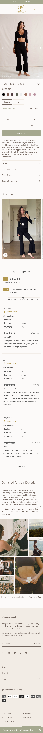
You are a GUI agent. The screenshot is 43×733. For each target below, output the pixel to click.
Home (3, 597)
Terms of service (7, 717)
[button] (9, 9)
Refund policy (6, 713)
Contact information (8, 721)
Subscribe (37, 644)
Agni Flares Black (35, 597)
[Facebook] (9, 653)
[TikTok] (20, 653)
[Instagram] (3, 653)
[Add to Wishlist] (38, 83)
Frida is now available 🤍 (21, 2)
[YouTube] (26, 653)
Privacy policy (27, 713)
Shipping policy (28, 717)
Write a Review (21, 272)
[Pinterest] (14, 653)
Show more (21, 467)
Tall (18, 102)
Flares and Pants (17, 597)
